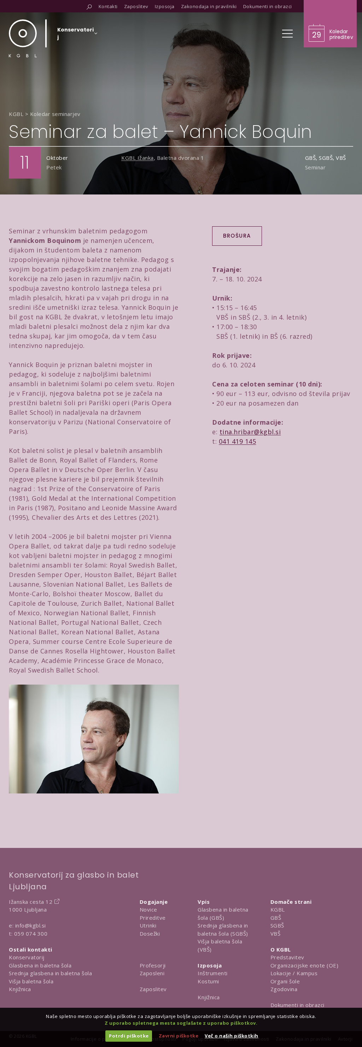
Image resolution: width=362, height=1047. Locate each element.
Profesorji (153, 965)
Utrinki (148, 925)
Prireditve (153, 917)
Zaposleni (152, 973)
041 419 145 (237, 441)
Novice (148, 909)
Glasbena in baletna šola (40, 965)
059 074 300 (31, 933)
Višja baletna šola (31, 981)
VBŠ (275, 933)
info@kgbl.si (30, 925)
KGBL (277, 909)
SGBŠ (277, 925)
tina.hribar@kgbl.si (250, 431)
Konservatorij (27, 957)
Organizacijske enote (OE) (304, 965)
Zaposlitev (153, 989)
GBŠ (275, 917)
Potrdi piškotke (129, 1036)
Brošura (237, 235)
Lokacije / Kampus (294, 973)
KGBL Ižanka (137, 157)
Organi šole (285, 981)
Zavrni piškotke (179, 1036)
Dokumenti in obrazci (297, 1004)
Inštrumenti (213, 973)
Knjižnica (20, 989)
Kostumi (208, 981)
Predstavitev (287, 957)
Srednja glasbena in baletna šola (50, 973)
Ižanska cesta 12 (30, 901)
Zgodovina (284, 989)
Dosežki (150, 933)
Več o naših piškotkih (231, 1036)
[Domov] (23, 38)
